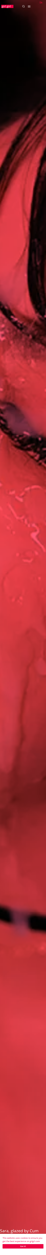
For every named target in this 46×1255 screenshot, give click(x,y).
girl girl (6, 6)
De (41, 2)
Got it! (23, 1246)
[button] (23, 6)
